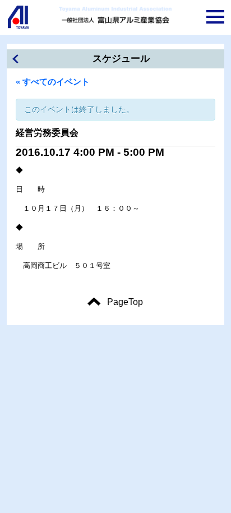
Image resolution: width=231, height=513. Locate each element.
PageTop (125, 302)
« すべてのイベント (53, 81)
